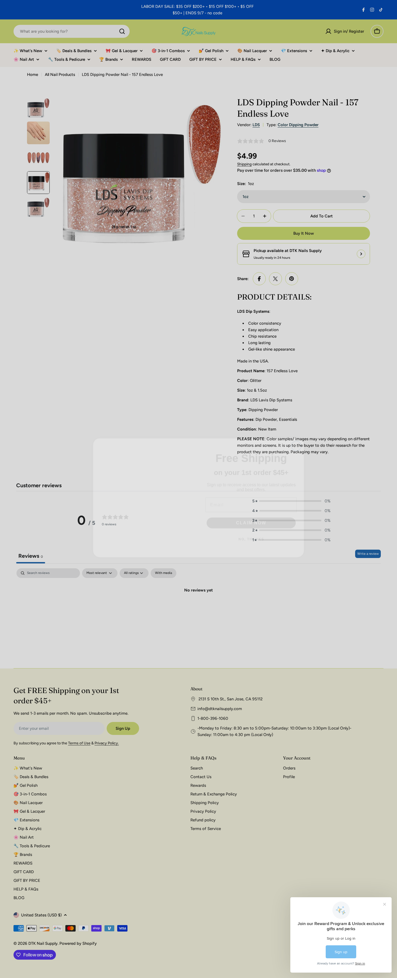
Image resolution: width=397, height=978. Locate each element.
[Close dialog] (296, 431)
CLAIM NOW (251, 514)
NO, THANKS (251, 530)
